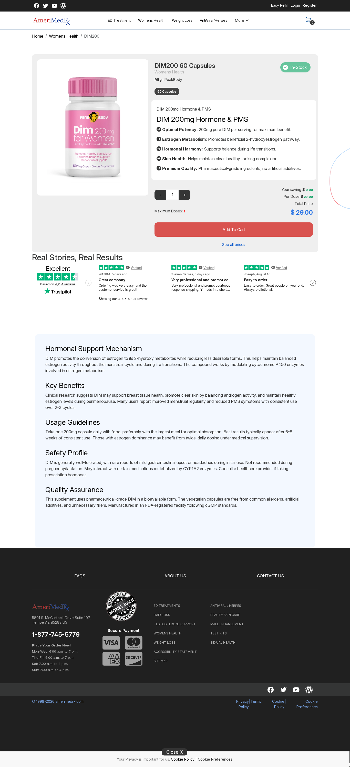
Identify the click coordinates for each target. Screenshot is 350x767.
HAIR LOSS (162, 615)
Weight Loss (182, 20)
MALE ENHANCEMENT (227, 624)
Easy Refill (279, 5)
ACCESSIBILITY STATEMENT (175, 652)
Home (37, 36)
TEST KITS (218, 633)
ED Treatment (119, 20)
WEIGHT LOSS (165, 642)
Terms (256, 701)
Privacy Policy (242, 704)
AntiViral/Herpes (213, 20)
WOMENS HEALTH (167, 633)
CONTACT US (270, 576)
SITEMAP (161, 661)
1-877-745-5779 (56, 634)
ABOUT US (175, 576)
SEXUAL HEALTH (222, 642)
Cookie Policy (182, 759)
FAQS (79, 576)
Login (295, 5)
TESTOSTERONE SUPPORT (175, 624)
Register (310, 5)
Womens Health (151, 20)
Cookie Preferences (215, 759)
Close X (174, 752)
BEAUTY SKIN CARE (225, 615)
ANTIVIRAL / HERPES (225, 606)
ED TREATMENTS (167, 606)
